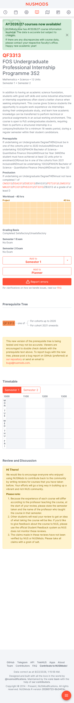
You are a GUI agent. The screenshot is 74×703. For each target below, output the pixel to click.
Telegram (22, 662)
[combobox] (37, 260)
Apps (52, 662)
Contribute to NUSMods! (53, 665)
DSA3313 (18, 183)
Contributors (23, 665)
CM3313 (7, 183)
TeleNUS (42, 662)
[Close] (67, 35)
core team (54, 679)
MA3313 (7, 186)
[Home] (37, 4)
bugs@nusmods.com (18, 362)
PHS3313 (28, 186)
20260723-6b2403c (53, 689)
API (32, 662)
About (61, 662)
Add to (33, 260)
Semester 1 (12, 390)
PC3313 (17, 186)
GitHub (10, 662)
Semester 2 (30, 390)
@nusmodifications (15, 679)
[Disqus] (37, 594)
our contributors (41, 682)
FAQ (59, 288)
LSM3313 (64, 183)
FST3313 (52, 183)
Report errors (39, 281)
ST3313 (38, 186)
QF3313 (8, 323)
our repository (14, 359)
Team (10, 665)
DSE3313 (30, 183)
